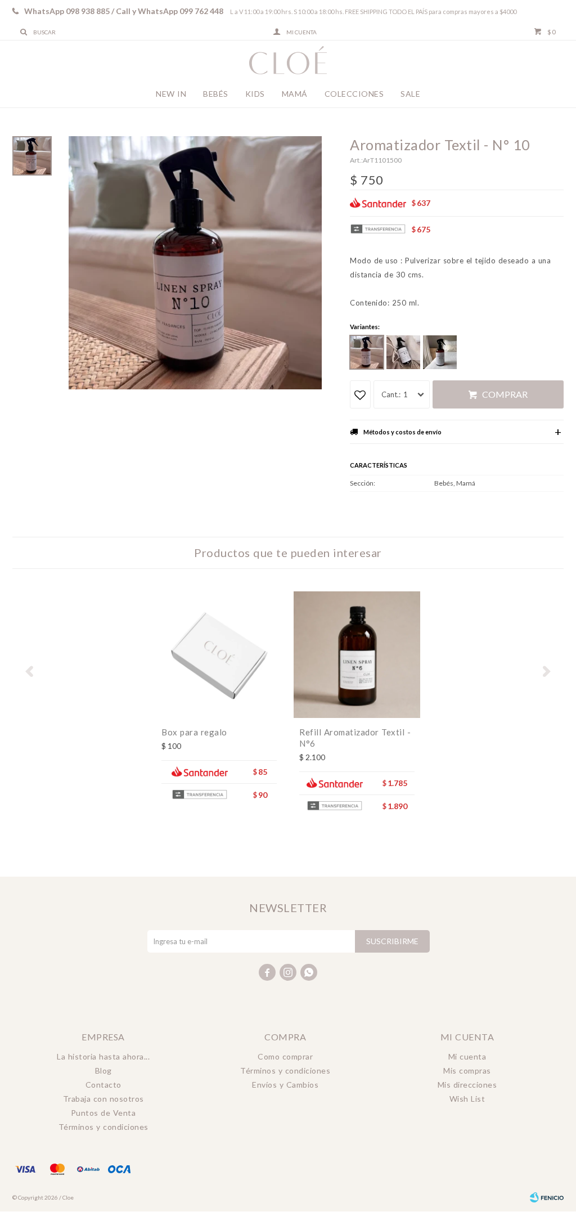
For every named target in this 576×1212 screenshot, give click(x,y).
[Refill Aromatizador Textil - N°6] (357, 654)
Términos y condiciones (103, 1127)
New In (171, 93)
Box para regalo (194, 732)
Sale (410, 93)
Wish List (467, 1098)
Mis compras (467, 1070)
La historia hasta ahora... (103, 1056)
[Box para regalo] (219, 654)
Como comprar (285, 1056)
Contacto (104, 1084)
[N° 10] (367, 352)
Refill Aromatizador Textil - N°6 (355, 737)
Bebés (215, 93)
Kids (255, 93)
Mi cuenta (467, 1056)
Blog (103, 1070)
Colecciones (354, 93)
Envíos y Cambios (285, 1084)
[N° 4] (403, 352)
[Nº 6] (440, 352)
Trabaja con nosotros (103, 1098)
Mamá (295, 93)
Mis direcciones (467, 1084)
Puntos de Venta (103, 1112)
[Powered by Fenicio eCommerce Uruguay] (547, 1197)
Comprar (505, 394)
